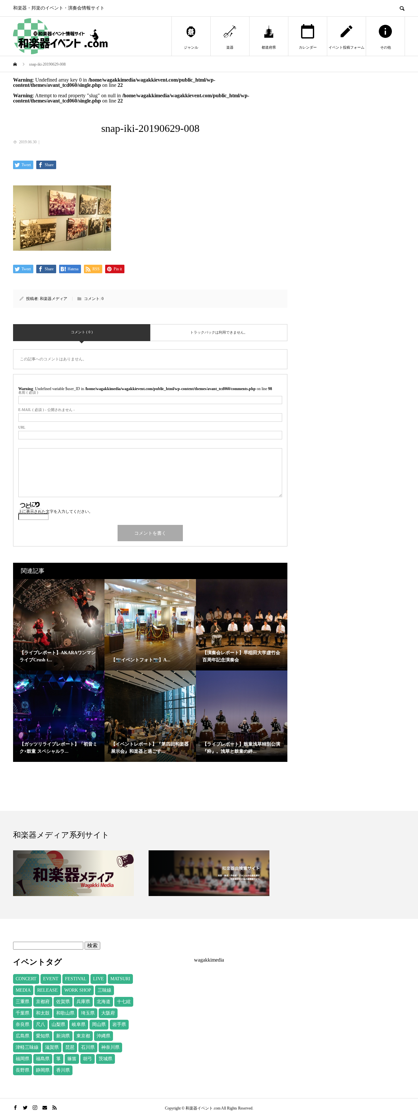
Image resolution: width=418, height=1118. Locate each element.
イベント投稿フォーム (346, 47)
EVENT (50, 978)
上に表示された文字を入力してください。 (55, 511)
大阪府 (108, 1013)
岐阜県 (79, 1024)
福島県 (43, 1058)
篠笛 (71, 1058)
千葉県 (22, 1013)
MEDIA (23, 990)
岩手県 (119, 1024)
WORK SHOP (77, 990)
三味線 (104, 990)
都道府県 (269, 47)
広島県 (22, 1035)
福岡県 (22, 1058)
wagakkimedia (209, 960)
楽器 (229, 47)
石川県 (88, 1047)
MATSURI (120, 978)
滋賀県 (52, 1047)
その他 (385, 47)
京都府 (43, 1001)
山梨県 (58, 1024)
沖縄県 (103, 1035)
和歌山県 (65, 1013)
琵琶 (69, 1047)
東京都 (83, 1035)
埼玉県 (88, 1013)
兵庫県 (83, 1001)
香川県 (63, 1070)
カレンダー (308, 47)
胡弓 (87, 1058)
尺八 (40, 1024)
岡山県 (99, 1024)
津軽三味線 (27, 1047)
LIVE (98, 978)
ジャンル (191, 47)
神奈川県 (110, 1047)
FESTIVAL (76, 978)
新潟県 (63, 1035)
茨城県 (105, 1058)
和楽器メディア (53, 298)
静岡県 (43, 1070)
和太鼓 (43, 1013)
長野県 (22, 1070)
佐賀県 (63, 1001)
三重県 (22, 1001)
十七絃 (124, 1001)
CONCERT (26, 978)
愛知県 (43, 1035)
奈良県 (22, 1024)
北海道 (103, 1001)
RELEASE (47, 990)
